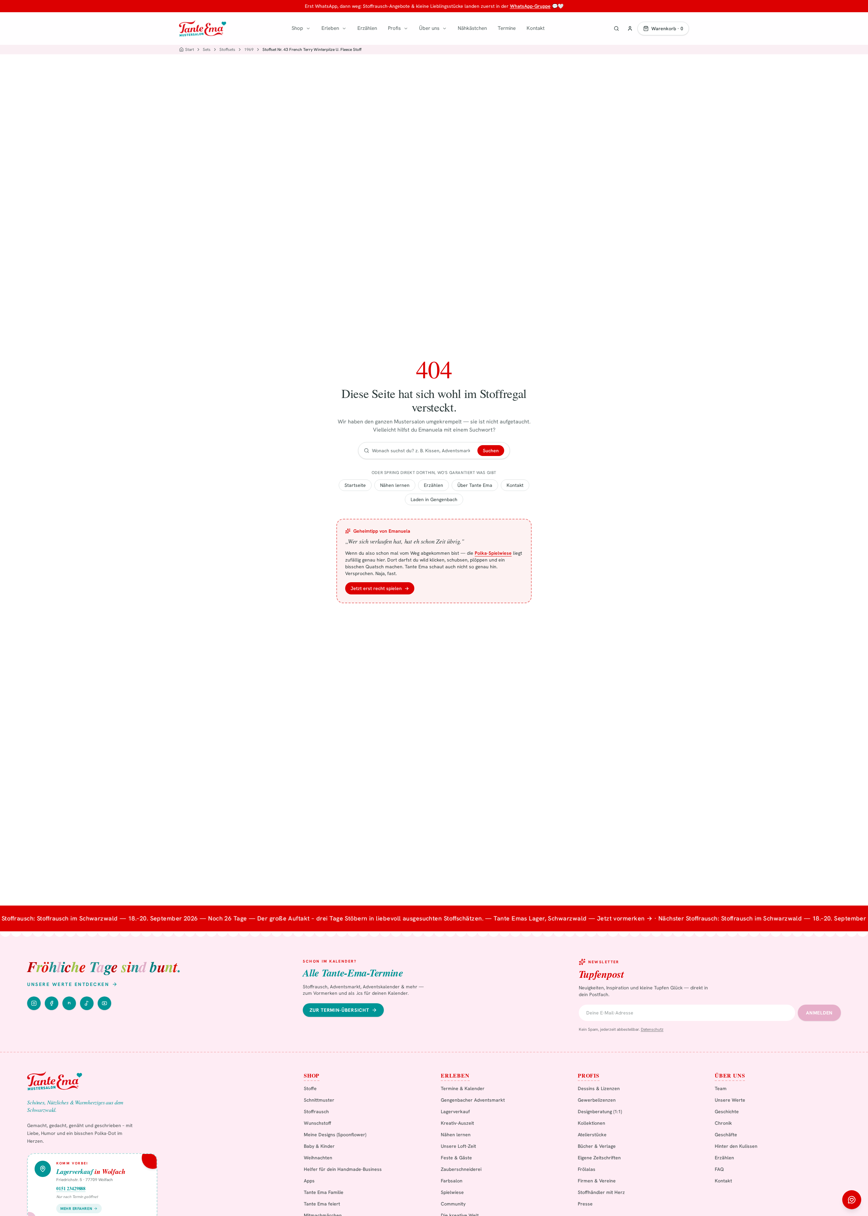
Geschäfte (726, 1135)
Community (453, 1204)
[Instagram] (34, 1003)
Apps (309, 1181)
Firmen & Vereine (597, 1181)
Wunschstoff (317, 1123)
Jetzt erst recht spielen (380, 588)
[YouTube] (104, 1003)
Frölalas (586, 1169)
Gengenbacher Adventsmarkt (473, 1100)
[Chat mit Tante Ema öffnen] (851, 1199)
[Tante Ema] (202, 28)
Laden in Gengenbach (434, 499)
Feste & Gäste (456, 1158)
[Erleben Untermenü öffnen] (344, 28)
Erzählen (367, 28)
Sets (207, 49)
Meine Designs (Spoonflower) (335, 1135)
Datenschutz (652, 1029)
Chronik (723, 1123)
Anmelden (819, 1013)
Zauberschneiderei (461, 1169)
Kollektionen (591, 1123)
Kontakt (536, 28)
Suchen (491, 451)
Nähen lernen (395, 485)
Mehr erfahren (76, 1208)
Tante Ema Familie (323, 1192)
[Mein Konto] (630, 28)
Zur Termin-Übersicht (339, 1010)
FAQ (719, 1169)
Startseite (355, 485)
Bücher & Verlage (597, 1146)
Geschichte (727, 1111)
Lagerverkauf (455, 1111)
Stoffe (310, 1088)
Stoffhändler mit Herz (601, 1192)
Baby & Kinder (319, 1146)
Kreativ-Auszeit (457, 1123)
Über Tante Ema (474, 485)
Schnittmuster (319, 1100)
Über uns (429, 28)
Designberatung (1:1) (600, 1111)
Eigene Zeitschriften (599, 1158)
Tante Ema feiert (322, 1204)
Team (721, 1088)
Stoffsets (227, 49)
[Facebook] (51, 1003)
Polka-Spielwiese (493, 553)
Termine (507, 28)
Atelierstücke (592, 1135)
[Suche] (616, 28)
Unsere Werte (730, 1100)
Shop (297, 28)
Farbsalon (451, 1181)
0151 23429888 (70, 1188)
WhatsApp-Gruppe (530, 6)
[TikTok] (87, 1003)
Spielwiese (452, 1192)
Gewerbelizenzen (597, 1100)
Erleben (330, 28)
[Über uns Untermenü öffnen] (444, 28)
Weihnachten (318, 1158)
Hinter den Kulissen (736, 1146)
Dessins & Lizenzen (599, 1088)
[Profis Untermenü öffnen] (406, 28)
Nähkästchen (472, 28)
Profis (394, 28)
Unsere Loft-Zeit (458, 1146)
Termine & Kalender (463, 1088)
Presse (585, 1204)
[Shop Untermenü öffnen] (308, 28)
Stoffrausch (316, 1111)
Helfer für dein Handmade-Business (343, 1169)
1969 (249, 49)
